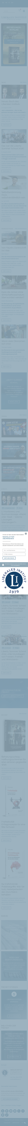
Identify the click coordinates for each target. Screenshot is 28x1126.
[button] (26, 533)
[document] (14, 563)
